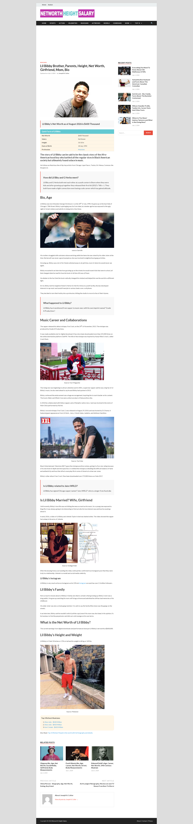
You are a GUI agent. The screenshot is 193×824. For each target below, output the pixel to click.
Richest (44, 4)
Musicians (84, 23)
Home (44, 23)
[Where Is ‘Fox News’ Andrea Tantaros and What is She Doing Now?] (124, 118)
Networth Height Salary (59, 821)
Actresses (96, 23)
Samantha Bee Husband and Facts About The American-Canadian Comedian (141, 83)
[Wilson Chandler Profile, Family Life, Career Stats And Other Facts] (124, 106)
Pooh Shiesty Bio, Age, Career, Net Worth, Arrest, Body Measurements (76, 765)
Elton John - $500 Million (53, 722)
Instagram (82, 583)
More (127, 23)
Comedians (117, 23)
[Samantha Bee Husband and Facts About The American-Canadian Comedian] (124, 80)
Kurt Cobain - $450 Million (53, 727)
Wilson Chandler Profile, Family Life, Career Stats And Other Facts (141, 108)
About (139, 821)
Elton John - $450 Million (53, 725)
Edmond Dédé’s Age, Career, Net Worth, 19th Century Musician (102, 765)
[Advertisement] (96, 43)
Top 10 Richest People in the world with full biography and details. (70, 733)
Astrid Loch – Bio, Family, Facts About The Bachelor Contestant (142, 96)
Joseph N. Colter (64, 73)
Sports (52, 23)
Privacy (150, 821)
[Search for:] (135, 133)
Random (50, 4)
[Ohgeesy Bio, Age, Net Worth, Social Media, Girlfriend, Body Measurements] (51, 761)
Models (107, 23)
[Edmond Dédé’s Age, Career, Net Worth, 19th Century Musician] (102, 761)
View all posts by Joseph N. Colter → (66, 799)
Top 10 (137, 23)
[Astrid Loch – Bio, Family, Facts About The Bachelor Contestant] (124, 94)
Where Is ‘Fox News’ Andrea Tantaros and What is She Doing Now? (142, 120)
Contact (144, 821)
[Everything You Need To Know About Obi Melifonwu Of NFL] (124, 68)
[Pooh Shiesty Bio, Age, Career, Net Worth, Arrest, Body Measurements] (77, 761)
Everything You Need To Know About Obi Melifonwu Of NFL (141, 70)
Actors (62, 23)
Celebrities (72, 23)
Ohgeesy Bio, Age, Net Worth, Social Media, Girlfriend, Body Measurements (49, 766)
